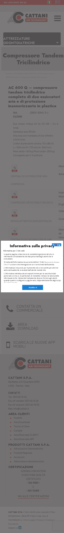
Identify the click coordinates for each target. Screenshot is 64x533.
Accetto (32, 287)
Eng (58, 245)
